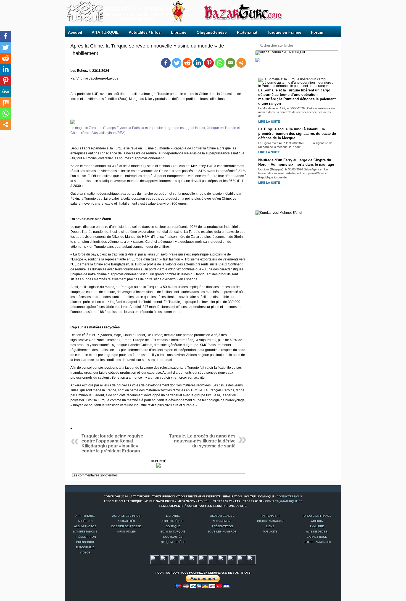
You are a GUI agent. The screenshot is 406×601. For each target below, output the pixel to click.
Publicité (270, 531)
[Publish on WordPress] (232, 563)
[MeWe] (5, 91)
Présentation (222, 526)
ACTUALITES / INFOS (126, 515)
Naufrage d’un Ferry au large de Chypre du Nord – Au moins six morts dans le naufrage (296, 162)
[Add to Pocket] (203, 563)
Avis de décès (317, 531)
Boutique (173, 526)
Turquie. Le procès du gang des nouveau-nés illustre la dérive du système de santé (202, 441)
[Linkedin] (198, 63)
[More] (241, 63)
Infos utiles (126, 531)
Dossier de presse (126, 526)
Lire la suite (269, 121)
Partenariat (247, 32)
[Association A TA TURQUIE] (98, 9)
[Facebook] (166, 63)
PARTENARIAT (270, 515)
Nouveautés (173, 536)
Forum (317, 32)
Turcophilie (85, 547)
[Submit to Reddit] (212, 563)
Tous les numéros (222, 531)
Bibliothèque (172, 521)
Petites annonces (317, 542)
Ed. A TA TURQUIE (172, 531)
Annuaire (317, 526)
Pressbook (85, 542)
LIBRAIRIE (173, 515)
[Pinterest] (209, 63)
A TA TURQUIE (105, 32)
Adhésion (85, 521)
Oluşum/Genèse (212, 32)
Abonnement (222, 521)
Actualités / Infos (145, 32)
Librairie (178, 32)
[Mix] (5, 102)
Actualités (126, 521)
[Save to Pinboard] (241, 563)
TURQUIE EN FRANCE (316, 515)
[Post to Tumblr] (183, 563)
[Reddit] (187, 63)
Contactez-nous (289, 496)
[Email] (230, 63)
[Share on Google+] (174, 563)
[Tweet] (164, 563)
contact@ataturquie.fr (283, 501)
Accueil (75, 32)
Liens (270, 526)
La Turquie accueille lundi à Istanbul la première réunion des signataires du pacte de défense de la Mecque (297, 133)
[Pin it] (193, 563)
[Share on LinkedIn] (222, 563)
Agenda (317, 521)
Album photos (85, 526)
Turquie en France (284, 32)
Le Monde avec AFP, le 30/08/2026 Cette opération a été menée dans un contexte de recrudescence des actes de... (296, 112)
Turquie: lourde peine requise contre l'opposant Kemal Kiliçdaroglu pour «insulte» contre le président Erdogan (112, 443)
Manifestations (85, 531)
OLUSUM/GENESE (222, 515)
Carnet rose (317, 536)
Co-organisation (270, 521)
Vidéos (85, 552)
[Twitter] (176, 63)
